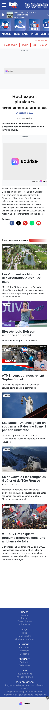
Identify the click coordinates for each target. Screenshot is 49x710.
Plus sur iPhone (24, 673)
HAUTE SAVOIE (10, 45)
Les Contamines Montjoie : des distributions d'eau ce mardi (22, 278)
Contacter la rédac (24, 639)
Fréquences (24, 624)
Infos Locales (24, 636)
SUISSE (43, 45)
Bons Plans (21, 34)
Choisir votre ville (41, 41)
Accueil (6, 34)
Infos (34, 34)
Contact (24, 615)
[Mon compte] (45, 5)
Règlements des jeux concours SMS (24, 691)
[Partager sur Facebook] (11, 224)
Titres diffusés (25, 621)
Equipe (24, 618)
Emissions (24, 650)
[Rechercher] (39, 5)
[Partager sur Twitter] (18, 224)
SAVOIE (25, 45)
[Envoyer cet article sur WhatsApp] (31, 224)
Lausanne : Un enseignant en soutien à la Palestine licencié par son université (24, 426)
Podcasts (24, 662)
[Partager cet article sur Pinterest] (25, 224)
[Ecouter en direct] (33, 5)
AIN (34, 45)
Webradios (24, 665)
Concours (24, 653)
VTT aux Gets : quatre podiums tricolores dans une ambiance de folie (23, 537)
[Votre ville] (27, 5)
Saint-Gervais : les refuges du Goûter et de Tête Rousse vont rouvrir (24, 480)
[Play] (3, 14)
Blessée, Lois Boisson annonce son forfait (18, 333)
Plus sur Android (24, 677)
